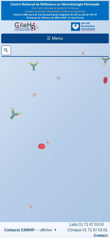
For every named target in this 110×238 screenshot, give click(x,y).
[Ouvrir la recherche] (6, 50)
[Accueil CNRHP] (27, 26)
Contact (101, 235)
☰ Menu (55, 38)
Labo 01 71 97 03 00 (86, 224)
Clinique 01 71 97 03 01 (88, 230)
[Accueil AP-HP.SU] (83, 26)
